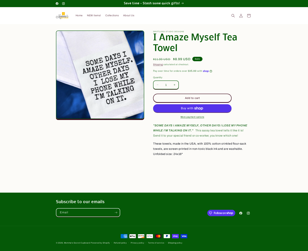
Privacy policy (137, 243)
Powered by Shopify (100, 243)
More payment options (192, 117)
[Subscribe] (116, 212)
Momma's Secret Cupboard (77, 243)
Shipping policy (175, 243)
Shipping (158, 64)
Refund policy (120, 243)
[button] (233, 16)
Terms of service (156, 243)
